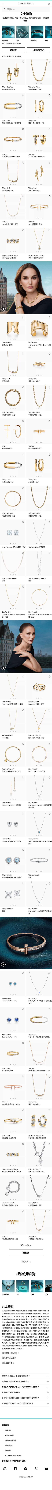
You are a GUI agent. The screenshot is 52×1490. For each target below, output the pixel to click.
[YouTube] (47, 1468)
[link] (26, 1376)
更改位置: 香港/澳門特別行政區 (14, 1461)
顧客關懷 (5, 1425)
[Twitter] (36, 1468)
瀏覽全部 (18, 56)
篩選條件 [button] (13, 50)
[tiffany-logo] (26, 4)
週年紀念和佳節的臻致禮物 (13, 43)
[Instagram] (5, 1468)
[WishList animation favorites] (49, 4)
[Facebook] (16, 1468)
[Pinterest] (26, 1468)
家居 (3, 43)
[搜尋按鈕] (4, 9)
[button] (3, 4)
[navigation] (3, 4)
